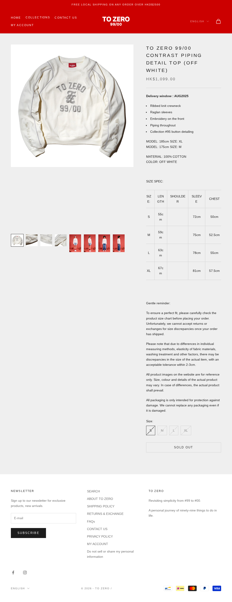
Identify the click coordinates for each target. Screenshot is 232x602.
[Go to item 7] (104, 243)
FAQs (91, 521)
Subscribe (28, 533)
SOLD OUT (183, 447)
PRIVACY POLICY (100, 536)
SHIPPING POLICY (100, 506)
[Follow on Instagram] (25, 572)
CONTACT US (66, 17)
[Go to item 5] (75, 243)
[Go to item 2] (31, 240)
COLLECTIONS (38, 17)
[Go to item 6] (89, 243)
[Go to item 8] (118, 243)
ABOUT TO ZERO (100, 499)
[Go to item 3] (46, 240)
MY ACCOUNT (22, 25)
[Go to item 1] (17, 240)
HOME (16, 17)
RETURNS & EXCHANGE (105, 514)
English (197, 21)
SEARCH (93, 491)
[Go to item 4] (60, 240)
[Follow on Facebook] (13, 572)
